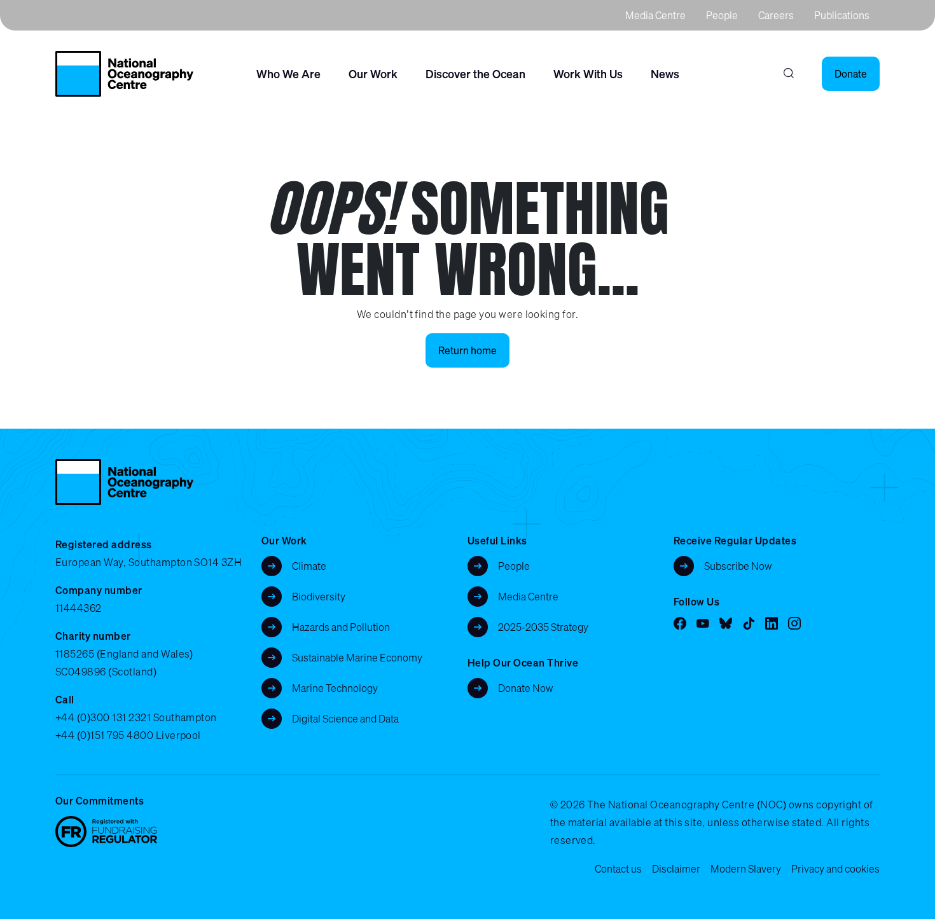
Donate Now (525, 688)
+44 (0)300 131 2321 (103, 717)
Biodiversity (318, 597)
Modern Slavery (745, 869)
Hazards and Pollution (341, 627)
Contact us (618, 869)
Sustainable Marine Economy (357, 658)
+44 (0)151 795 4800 (104, 735)
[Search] (789, 74)
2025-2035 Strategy (543, 627)
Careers (776, 15)
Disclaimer (676, 869)
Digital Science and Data (345, 719)
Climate (309, 566)
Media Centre (655, 15)
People (722, 15)
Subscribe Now (738, 566)
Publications (841, 15)
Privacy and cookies (835, 869)
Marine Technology (335, 688)
